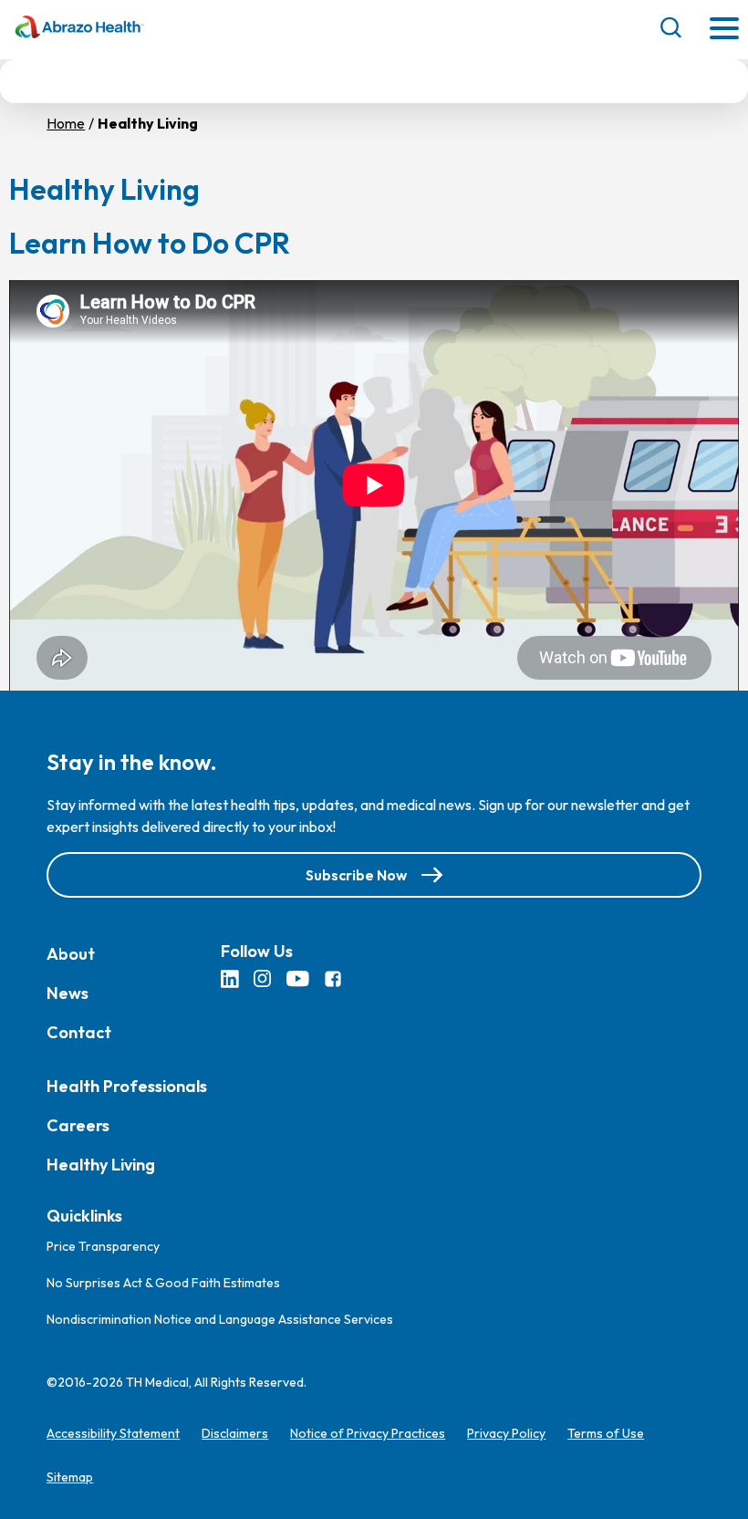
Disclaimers (235, 1433)
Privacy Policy (506, 1433)
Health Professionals (127, 1086)
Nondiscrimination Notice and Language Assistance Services (220, 1319)
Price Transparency (103, 1246)
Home (66, 123)
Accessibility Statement (113, 1433)
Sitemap (70, 1477)
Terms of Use (605, 1433)
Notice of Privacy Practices (367, 1433)
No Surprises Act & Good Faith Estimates (163, 1283)
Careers (78, 1125)
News (67, 993)
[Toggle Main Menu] (724, 29)
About (71, 953)
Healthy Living (101, 1164)
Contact (79, 1032)
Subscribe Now (356, 875)
